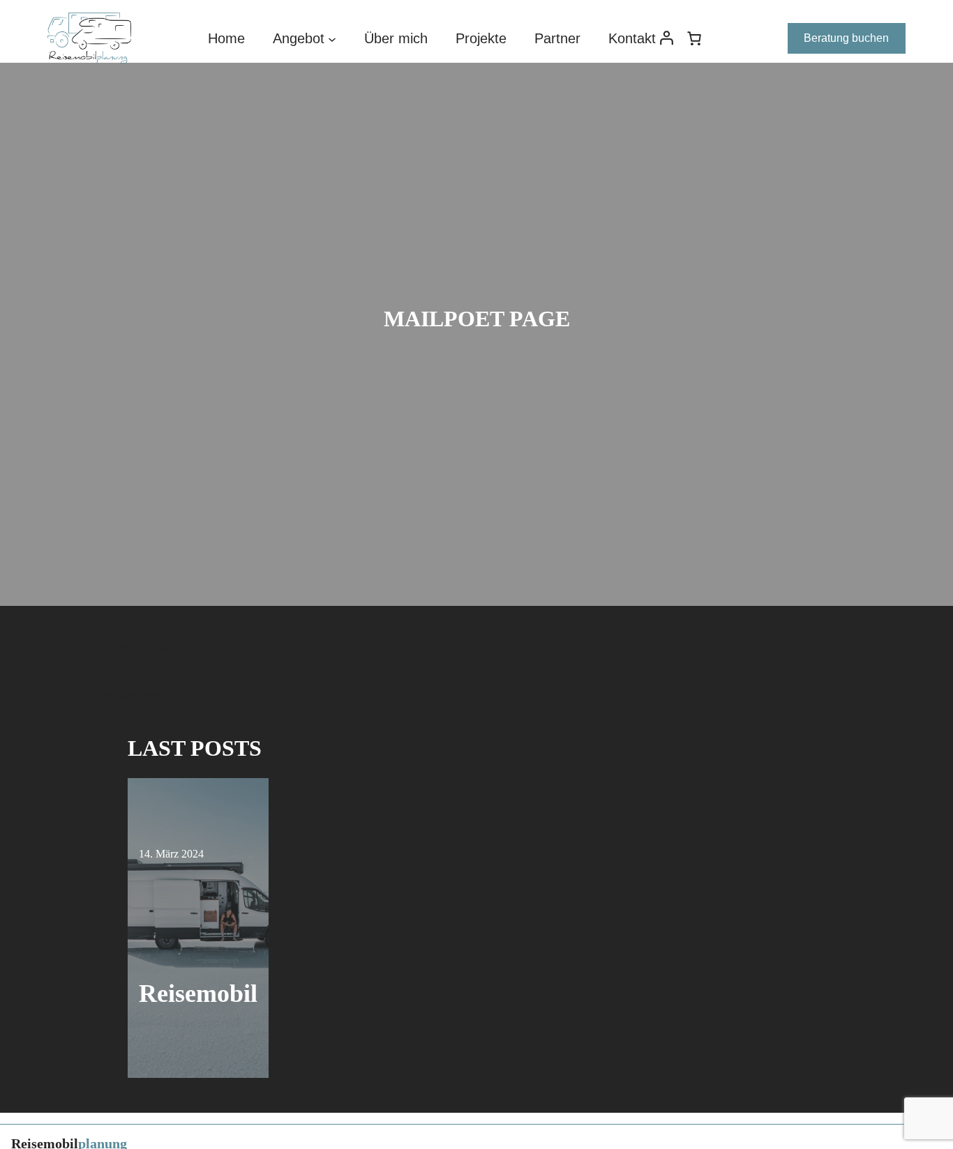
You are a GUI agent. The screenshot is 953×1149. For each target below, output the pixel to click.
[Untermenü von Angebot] (332, 38)
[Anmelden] (666, 39)
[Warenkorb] (694, 38)
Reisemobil (198, 993)
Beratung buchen (846, 38)
